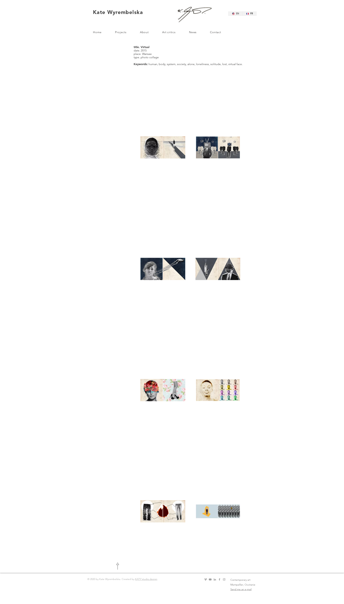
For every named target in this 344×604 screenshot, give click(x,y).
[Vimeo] (205, 579)
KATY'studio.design (146, 579)
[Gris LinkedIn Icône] (214, 579)
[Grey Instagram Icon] (224, 579)
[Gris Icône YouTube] (210, 579)
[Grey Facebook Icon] (219, 579)
